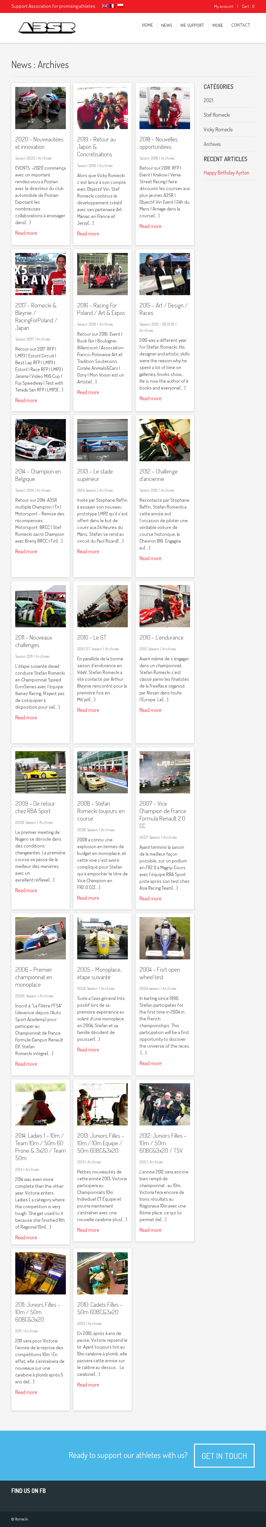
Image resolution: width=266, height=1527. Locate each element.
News (166, 25)
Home (147, 25)
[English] (105, 6)
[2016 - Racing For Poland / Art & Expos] (102, 293)
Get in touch (224, 1455)
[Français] (112, 6)
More (217, 25)
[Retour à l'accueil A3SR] (47, 28)
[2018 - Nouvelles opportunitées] (164, 127)
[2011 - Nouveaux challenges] (40, 625)
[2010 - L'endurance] (164, 625)
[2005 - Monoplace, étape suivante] (102, 957)
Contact (240, 25)
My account (223, 6)
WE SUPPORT (192, 25)
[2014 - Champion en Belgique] (40, 459)
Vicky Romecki (218, 129)
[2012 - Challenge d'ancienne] (164, 459)
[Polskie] (120, 6)
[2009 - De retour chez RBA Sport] (40, 791)
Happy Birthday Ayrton (226, 172)
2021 (208, 100)
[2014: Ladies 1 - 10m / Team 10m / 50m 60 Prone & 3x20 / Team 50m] (40, 1123)
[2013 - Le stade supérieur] (102, 459)
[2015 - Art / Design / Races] (164, 293)
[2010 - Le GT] (102, 625)
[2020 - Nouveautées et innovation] (40, 127)
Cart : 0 (248, 6)
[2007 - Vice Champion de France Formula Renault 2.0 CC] (164, 791)
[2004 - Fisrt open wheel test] (164, 957)
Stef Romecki (217, 115)
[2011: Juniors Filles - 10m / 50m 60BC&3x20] (40, 1292)
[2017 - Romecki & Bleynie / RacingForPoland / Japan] (40, 293)
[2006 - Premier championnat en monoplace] (40, 957)
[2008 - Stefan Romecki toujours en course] (102, 791)
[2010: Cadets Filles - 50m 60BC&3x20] (102, 1292)
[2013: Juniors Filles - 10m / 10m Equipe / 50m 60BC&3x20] (102, 1123)
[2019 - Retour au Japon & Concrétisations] (102, 127)
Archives (212, 144)
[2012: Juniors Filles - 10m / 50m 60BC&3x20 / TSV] (164, 1123)
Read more (26, 233)
